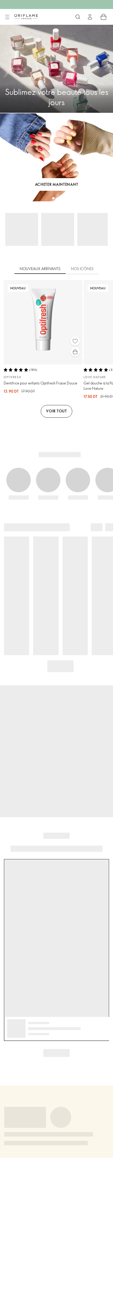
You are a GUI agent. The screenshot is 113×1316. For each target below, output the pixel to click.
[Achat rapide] (75, 352)
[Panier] (103, 16)
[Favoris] (75, 341)
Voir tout (56, 410)
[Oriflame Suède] (26, 17)
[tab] (40, 269)
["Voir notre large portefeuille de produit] (78, 17)
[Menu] (7, 17)
